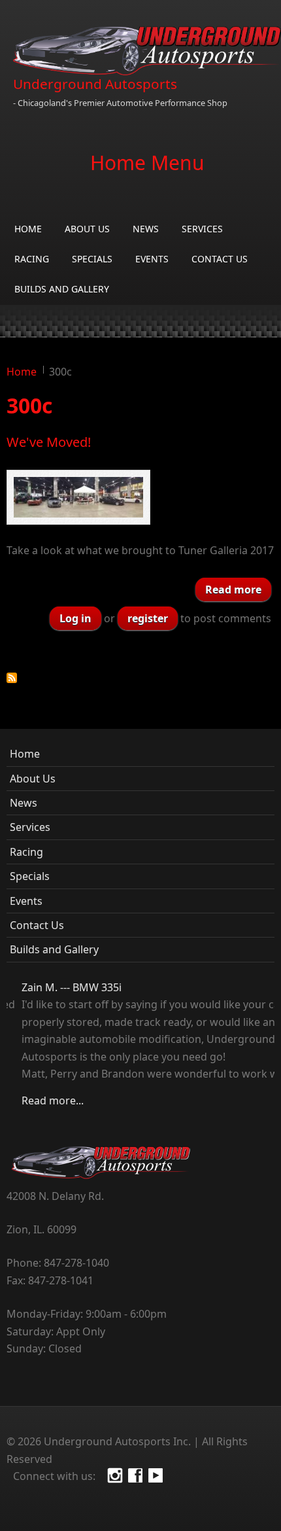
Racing (31, 259)
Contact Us (219, 259)
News (146, 228)
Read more (238, 589)
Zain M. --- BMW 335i (57, 987)
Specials (92, 259)
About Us (87, 228)
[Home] (147, 50)
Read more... (38, 1100)
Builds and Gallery (61, 289)
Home (28, 228)
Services (202, 228)
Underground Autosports (95, 84)
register (147, 618)
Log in (75, 618)
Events (152, 259)
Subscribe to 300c (12, 678)
